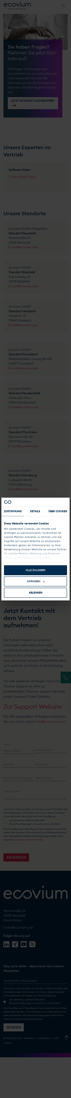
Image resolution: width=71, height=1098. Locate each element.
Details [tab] (35, 511)
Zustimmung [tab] (13, 511)
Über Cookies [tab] (57, 511)
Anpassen (33, 581)
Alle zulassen (35, 570)
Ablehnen (35, 592)
